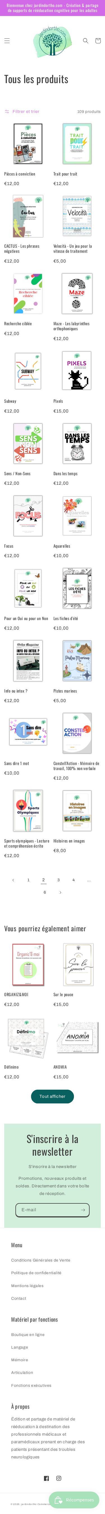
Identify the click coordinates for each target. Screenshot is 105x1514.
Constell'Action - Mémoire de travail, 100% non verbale (76, 766)
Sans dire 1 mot (16, 763)
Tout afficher (52, 1096)
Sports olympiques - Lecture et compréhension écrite (26, 843)
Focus (8, 545)
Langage (19, 1347)
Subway (10, 401)
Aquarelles (61, 545)
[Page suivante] (60, 892)
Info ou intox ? (16, 690)
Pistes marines (65, 690)
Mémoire (19, 1360)
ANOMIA (60, 1066)
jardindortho (29, 1504)
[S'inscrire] (83, 1210)
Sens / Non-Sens (17, 473)
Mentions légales (27, 1286)
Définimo (11, 1066)
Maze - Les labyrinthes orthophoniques (71, 326)
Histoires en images (69, 840)
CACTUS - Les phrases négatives (21, 248)
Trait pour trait (65, 173)
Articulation (22, 1372)
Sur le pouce (63, 994)
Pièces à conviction (19, 173)
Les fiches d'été (65, 618)
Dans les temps (65, 473)
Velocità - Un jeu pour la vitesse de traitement (72, 248)
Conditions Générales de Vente (40, 1260)
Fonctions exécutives (31, 1385)
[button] (7, 41)
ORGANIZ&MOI (16, 994)
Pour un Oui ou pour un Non (26, 618)
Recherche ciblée (18, 323)
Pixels (58, 401)
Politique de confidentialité (36, 1273)
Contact (18, 1298)
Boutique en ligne (28, 1335)
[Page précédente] (13, 880)
